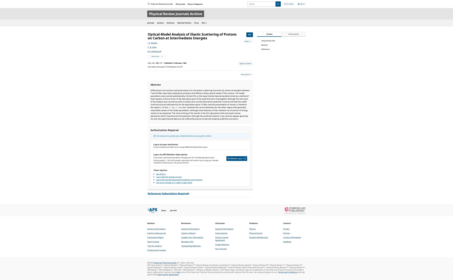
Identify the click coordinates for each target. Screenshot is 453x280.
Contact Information (292, 237)
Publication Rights (155, 237)
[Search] (278, 4)
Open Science (153, 241)
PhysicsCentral (255, 233)
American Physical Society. (165, 262)
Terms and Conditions (287, 272)
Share (247, 41)
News (163, 210)
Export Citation (245, 63)
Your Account (221, 249)
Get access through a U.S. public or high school (174, 182)
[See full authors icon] (157, 56)
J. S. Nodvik (152, 43)
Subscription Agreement (168, 274)
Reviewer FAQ (187, 241)
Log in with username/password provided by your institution (179, 180)
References (265, 49)
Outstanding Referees (191, 246)
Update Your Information (192, 237)
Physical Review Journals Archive (175, 14)
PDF (249, 35)
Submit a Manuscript (156, 233)
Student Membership (258, 237)
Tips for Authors (154, 246)
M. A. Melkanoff (154, 51)
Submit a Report (188, 233)
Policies (286, 233)
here (178, 272)
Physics (252, 229)
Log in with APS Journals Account (169, 177)
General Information (156, 229)
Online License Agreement (221, 239)
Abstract (264, 45)
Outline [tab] (269, 34)
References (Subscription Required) (168, 193)
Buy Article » (161, 174)
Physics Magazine (195, 4)
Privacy (286, 229)
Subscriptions (221, 233)
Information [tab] (293, 34)
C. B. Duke (152, 47)
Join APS (173, 210)
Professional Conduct (156, 250)
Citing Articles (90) (268, 41)
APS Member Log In (235, 158)
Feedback (287, 241)
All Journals (180, 4)
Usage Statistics (222, 244)
